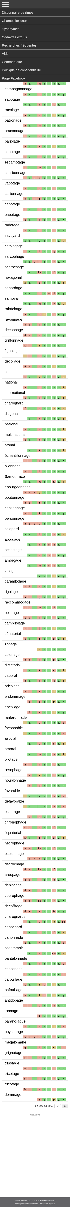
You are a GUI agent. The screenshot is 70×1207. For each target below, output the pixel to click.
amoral (10, 749)
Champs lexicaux (14, 21)
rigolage (11, 592)
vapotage (12, 183)
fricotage (12, 1084)
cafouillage (13, 979)
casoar (10, 372)
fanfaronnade (16, 717)
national (11, 382)
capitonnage (15, 508)
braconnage (14, 131)
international (15, 393)
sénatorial (13, 634)
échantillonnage (17, 455)
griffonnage (14, 340)
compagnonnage (18, 89)
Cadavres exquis (14, 37)
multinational (15, 435)
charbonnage (15, 173)
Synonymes (10, 29)
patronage (13, 120)
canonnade (14, 937)
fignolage (12, 351)
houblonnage (15, 780)
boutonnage (14, 497)
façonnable (14, 728)
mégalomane (15, 1042)
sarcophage (14, 256)
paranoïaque (15, 1021)
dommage (13, 1095)
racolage (12, 110)
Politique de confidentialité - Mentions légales (35, 1204)
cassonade (14, 969)
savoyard (12, 235)
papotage (12, 215)
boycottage (14, 1032)
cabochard (13, 927)
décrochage (14, 864)
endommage (15, 696)
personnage (14, 518)
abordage (12, 539)
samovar (12, 298)
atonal (10, 445)
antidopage (14, 1000)
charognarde (15, 916)
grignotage (13, 1053)
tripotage (12, 1063)
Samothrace (15, 476)
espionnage (14, 854)
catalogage (14, 246)
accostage (13, 550)
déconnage (14, 330)
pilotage (11, 759)
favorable (12, 791)
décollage (12, 361)
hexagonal (13, 277)
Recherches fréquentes (19, 45)
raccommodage (17, 602)
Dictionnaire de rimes (17, 12)
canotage (12, 152)
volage (10, 571)
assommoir (14, 948)
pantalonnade (16, 958)
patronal (11, 424)
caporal (11, 675)
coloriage (12, 655)
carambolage (15, 581)
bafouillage (13, 990)
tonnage (11, 1011)
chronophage (15, 822)
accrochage (14, 267)
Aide (5, 54)
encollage (12, 707)
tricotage (12, 1074)
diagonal (11, 414)
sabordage (13, 288)
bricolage (12, 686)
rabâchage (13, 309)
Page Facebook (13, 78)
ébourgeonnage (18, 487)
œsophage (13, 770)
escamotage (15, 162)
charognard (14, 403)
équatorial (13, 833)
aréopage (12, 875)
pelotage (12, 613)
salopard (12, 529)
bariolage (12, 141)
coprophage (14, 895)
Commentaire (12, 62)
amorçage (13, 560)
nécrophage (14, 843)
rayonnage (13, 319)
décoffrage (13, 906)
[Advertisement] (35, 1153)
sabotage (12, 99)
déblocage (13, 885)
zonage (11, 644)
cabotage (12, 204)
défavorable (14, 801)
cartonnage (14, 194)
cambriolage (15, 623)
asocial (10, 738)
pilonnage (13, 466)
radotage (12, 225)
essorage (12, 812)
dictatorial (13, 665)
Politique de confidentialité (21, 70)
